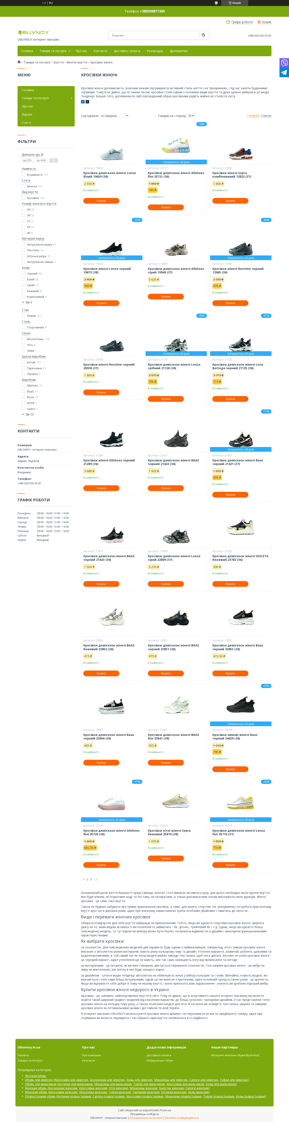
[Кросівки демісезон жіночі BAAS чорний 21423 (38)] (111, 526)
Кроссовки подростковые (144, 1096)
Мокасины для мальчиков (113, 1084)
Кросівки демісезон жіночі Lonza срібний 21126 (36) (174, 366)
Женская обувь (36, 1088)
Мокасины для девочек (171, 1080)
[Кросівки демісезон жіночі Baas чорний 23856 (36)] (111, 705)
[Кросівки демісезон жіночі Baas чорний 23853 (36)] (240, 615)
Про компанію (91, 1055)
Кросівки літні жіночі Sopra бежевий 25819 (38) (169, 832)
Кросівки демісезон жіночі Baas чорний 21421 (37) (237, 462)
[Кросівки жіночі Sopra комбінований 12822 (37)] (240, 143)
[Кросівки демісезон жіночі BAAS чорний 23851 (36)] (176, 615)
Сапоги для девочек (203, 1080)
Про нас (81, 51)
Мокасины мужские (93, 1092)
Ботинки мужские (173, 1092)
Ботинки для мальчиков (75, 1084)
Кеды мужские (198, 1092)
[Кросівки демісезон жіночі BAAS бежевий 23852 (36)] (111, 615)
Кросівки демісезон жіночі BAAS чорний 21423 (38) (109, 558)
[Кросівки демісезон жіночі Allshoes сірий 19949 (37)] (176, 239)
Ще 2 (29, 302)
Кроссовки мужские (63, 1092)
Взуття (59, 62)
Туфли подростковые (218, 1096)
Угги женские (118, 1088)
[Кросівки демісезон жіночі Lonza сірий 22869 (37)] (176, 526)
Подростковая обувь (40, 1096)
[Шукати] (203, 35)
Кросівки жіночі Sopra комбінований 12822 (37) (231, 174)
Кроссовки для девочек (71, 1080)
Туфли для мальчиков (149, 1084)
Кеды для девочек (140, 1080)
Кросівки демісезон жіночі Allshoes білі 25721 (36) (176, 174)
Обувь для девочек (39, 1080)
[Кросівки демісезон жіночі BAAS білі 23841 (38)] (176, 705)
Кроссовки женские (93, 1088)
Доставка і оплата (127, 51)
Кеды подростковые (250, 1096)
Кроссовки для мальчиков (185, 1084)
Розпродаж (155, 51)
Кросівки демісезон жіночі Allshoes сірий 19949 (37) (176, 270)
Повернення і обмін (160, 1060)
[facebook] (83, 102)
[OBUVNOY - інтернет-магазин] (33, 32)
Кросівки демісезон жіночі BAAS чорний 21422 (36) (173, 462)
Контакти (100, 51)
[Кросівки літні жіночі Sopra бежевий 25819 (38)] (176, 801)
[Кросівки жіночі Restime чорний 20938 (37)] (111, 335)
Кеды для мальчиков (221, 1084)
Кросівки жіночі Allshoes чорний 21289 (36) (109, 462)
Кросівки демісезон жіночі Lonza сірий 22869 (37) (174, 558)
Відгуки (27, 114)
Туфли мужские (120, 1092)
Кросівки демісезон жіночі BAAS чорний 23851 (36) (173, 647)
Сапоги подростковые (109, 1096)
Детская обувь (35, 1076)
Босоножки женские (62, 1088)
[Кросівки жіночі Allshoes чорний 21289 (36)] (111, 430)
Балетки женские (171, 1088)
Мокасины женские (143, 1088)
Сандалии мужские (146, 1092)
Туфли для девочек (234, 1080)
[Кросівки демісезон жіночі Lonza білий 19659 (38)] (111, 143)
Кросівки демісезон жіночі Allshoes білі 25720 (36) (111, 832)
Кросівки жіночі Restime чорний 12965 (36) (238, 270)
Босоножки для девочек (107, 1080)
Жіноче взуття (77, 62)
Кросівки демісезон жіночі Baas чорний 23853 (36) (237, 647)
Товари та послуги (53, 51)
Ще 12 (30, 414)
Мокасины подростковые (183, 1096)
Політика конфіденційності (182, 1118)
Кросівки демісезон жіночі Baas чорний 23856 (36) (108, 736)
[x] (87, 102)
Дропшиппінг (179, 51)
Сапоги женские (197, 1088)
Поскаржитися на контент (146, 1118)
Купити (101, 200)
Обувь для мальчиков (40, 1084)
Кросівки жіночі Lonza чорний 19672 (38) (107, 270)
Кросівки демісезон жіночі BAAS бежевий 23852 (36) (109, 647)
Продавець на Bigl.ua (144, 1114)
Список (266, 116)
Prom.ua (165, 1110)
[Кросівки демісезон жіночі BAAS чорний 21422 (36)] (176, 430)
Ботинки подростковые (74, 1096)
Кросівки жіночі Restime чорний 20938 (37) (109, 366)
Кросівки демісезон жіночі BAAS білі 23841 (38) (173, 736)
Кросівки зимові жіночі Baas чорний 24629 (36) (234, 736)
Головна (27, 51)
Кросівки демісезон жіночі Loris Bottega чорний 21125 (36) (237, 366)
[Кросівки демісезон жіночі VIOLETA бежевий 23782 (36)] (240, 526)
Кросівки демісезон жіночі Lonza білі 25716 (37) (238, 832)
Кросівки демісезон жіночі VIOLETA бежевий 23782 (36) (240, 558)
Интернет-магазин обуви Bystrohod (235, 1055)
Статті (26, 123)
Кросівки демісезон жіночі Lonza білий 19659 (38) (109, 174)
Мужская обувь (36, 1092)
